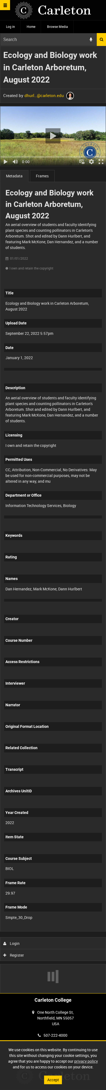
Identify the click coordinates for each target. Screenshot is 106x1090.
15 (52, 930)
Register (16, 955)
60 (81, 930)
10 (37, 930)
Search (101, 39)
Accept (53, 1079)
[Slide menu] (5, 5)
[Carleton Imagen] (53, 10)
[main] (53, 519)
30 (67, 930)
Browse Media (57, 26)
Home (31, 26)
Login (14, 943)
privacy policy (86, 1061)
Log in (10, 26)
